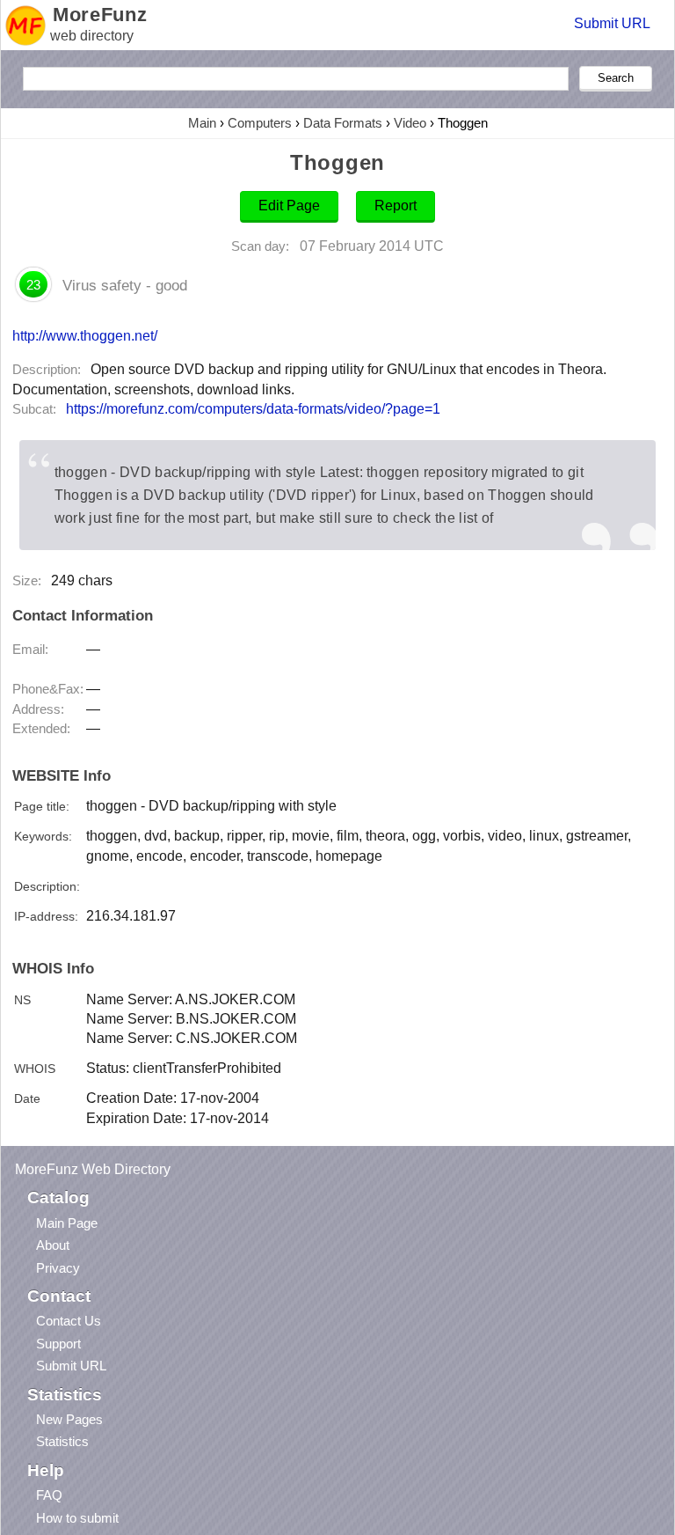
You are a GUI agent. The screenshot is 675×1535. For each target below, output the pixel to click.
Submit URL (612, 23)
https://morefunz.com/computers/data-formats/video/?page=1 (253, 408)
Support (58, 1343)
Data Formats (342, 122)
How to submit (77, 1517)
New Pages (69, 1419)
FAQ (49, 1494)
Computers (260, 122)
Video (410, 122)
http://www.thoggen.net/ (84, 335)
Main (202, 122)
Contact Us (68, 1320)
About (52, 1245)
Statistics (62, 1441)
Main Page (67, 1223)
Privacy (58, 1267)
